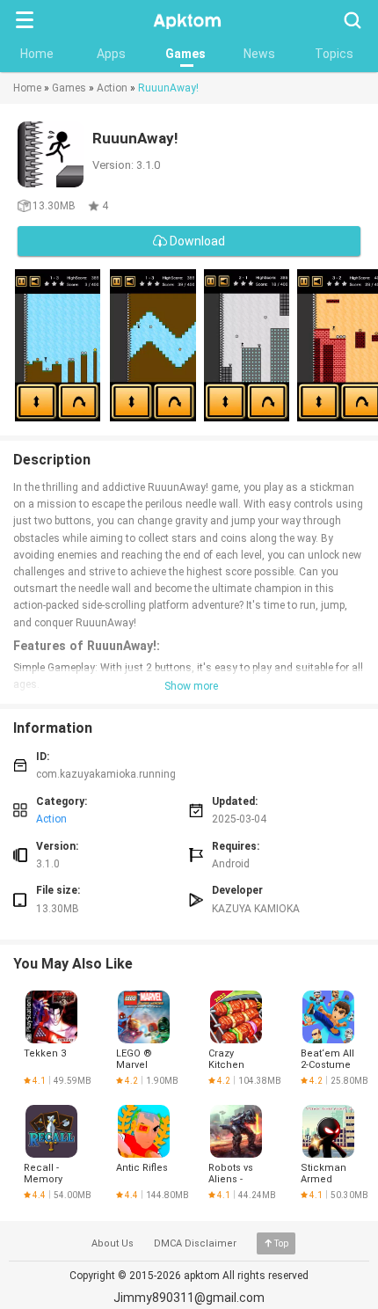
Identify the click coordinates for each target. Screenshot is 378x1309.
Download (196, 241)
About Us (112, 1243)
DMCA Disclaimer (195, 1243)
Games (185, 54)
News (259, 54)
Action (112, 88)
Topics (334, 54)
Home (37, 54)
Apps (111, 54)
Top (281, 1243)
